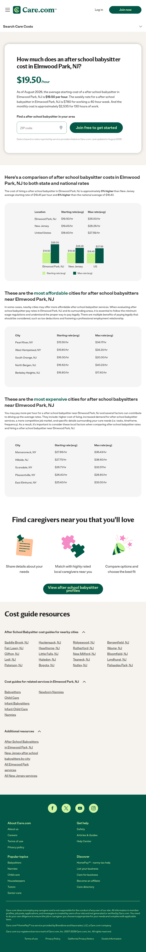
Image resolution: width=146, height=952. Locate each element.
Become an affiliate (88, 880)
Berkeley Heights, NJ (27, 372)
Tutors (11, 887)
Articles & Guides (87, 835)
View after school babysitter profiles (73, 589)
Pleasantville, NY (25, 475)
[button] (73, 26)
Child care (14, 874)
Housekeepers (16, 880)
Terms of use (15, 841)
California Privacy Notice (81, 938)
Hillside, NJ (21, 460)
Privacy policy (16, 847)
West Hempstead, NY (28, 350)
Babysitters (14, 862)
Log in (99, 10)
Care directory (85, 887)
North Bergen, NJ (25, 365)
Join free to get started (96, 127)
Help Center (84, 841)
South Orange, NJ (26, 357)
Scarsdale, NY (23, 467)
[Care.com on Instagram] (93, 808)
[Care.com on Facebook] (52, 808)
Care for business (87, 874)
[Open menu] (8, 10)
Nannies (12, 868)
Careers (12, 835)
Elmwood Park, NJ (45, 219)
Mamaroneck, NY (25, 452)
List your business (87, 868)
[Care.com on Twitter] (66, 808)
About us (13, 829)
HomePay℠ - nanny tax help (93, 862)
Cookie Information (111, 938)
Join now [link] (125, 10)
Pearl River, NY (24, 342)
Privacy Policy (52, 938)
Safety (81, 829)
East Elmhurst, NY (25, 482)
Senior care (14, 893)
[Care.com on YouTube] (79, 808)
